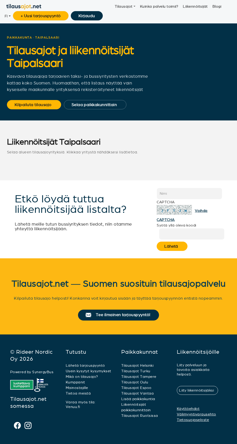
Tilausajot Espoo (136, 388)
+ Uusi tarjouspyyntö (41, 15)
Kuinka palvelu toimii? (159, 6)
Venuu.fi (73, 407)
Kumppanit (75, 382)
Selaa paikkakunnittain (97, 104)
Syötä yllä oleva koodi (176, 225)
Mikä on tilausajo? (82, 377)
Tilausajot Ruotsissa (139, 416)
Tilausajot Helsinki (137, 365)
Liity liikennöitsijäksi (198, 390)
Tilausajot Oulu (134, 382)
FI (6, 16)
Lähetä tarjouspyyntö (85, 365)
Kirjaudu (86, 15)
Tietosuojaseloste (193, 420)
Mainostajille (77, 388)
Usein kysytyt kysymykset (88, 371)
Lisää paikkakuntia (138, 399)
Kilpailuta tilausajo (36, 104)
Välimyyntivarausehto (196, 414)
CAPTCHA (166, 202)
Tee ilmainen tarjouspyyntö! (125, 315)
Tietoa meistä (78, 393)
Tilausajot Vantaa (137, 393)
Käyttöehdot (188, 409)
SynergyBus (42, 372)
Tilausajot (124, 6)
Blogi (216, 6)
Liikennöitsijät (195, 6)
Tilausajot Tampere (138, 377)
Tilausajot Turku (135, 371)
